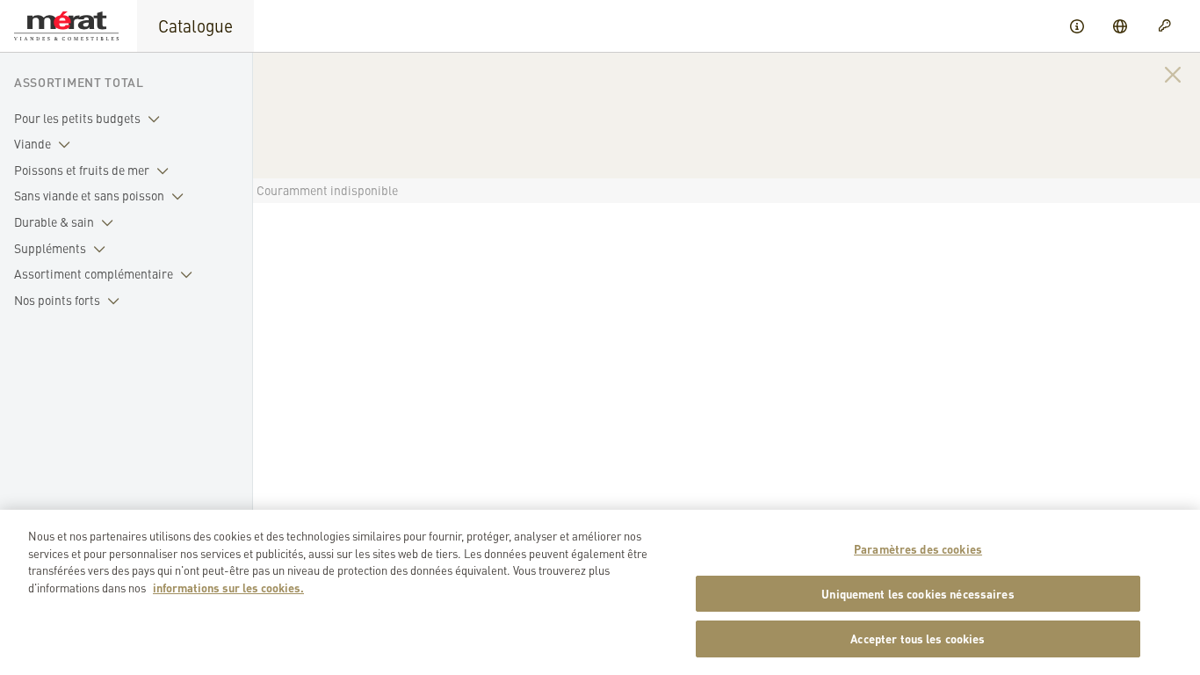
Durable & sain (54, 221)
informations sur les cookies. (228, 587)
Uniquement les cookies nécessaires (917, 593)
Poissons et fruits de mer (81, 169)
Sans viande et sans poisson (89, 195)
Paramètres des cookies (918, 549)
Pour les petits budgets (77, 118)
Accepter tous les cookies (917, 638)
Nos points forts (57, 299)
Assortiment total (79, 82)
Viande (32, 143)
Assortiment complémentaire (93, 273)
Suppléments (50, 248)
